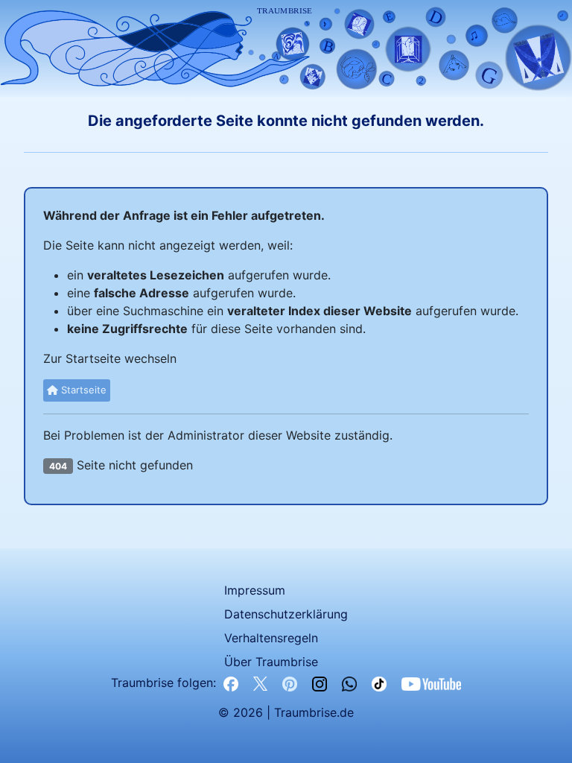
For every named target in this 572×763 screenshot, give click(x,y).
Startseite (82, 390)
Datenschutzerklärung (286, 614)
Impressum (254, 590)
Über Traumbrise (271, 661)
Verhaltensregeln (271, 637)
